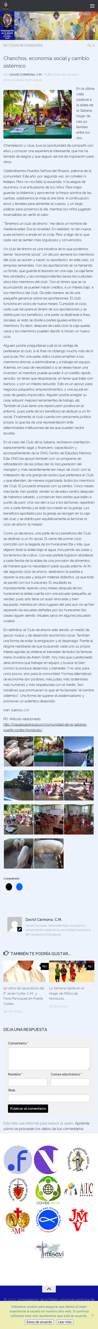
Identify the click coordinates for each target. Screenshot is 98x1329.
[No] (92, 1315)
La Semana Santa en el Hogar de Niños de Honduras (66, 993)
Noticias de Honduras (23, 45)
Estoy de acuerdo (39, 1322)
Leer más (65, 1322)
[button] (18, 751)
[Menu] (92, 5)
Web (11, 1090)
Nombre (15, 1074)
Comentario (18, 1043)
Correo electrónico (66, 1074)
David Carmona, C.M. (26, 74)
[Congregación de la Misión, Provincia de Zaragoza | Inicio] (6, 6)
